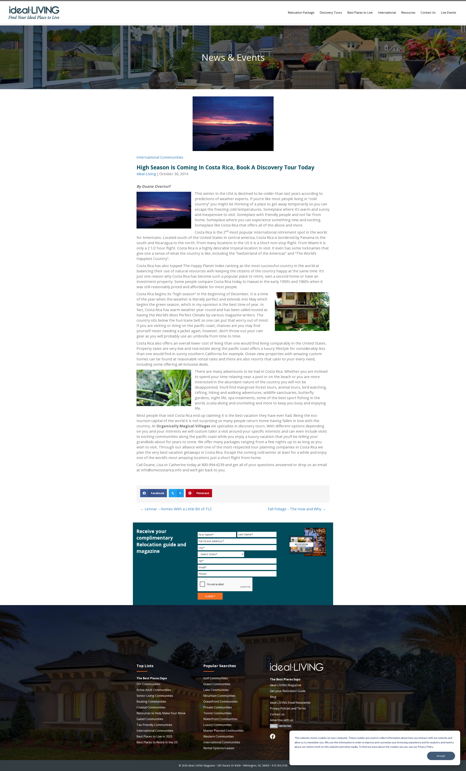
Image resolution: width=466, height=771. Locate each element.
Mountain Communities (219, 696)
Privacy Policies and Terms (288, 708)
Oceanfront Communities (220, 702)
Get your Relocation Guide (287, 691)
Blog (273, 697)
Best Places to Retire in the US (157, 742)
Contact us (277, 714)
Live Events (448, 13)
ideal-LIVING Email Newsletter (290, 703)
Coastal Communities (151, 707)
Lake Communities (216, 690)
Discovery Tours (331, 13)
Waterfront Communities (220, 719)
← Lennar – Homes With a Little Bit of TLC (176, 508)
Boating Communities (151, 702)
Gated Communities (150, 719)
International (387, 13)
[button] (272, 736)
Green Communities (216, 684)
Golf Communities (215, 678)
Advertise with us (281, 720)
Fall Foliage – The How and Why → (297, 508)
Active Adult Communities (154, 690)
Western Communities (218, 736)
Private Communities (217, 707)
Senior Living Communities (155, 696)
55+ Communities (148, 684)
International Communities (160, 157)
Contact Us (428, 13)
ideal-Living (146, 173)
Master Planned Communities (223, 731)
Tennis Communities (217, 713)
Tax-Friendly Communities (154, 725)
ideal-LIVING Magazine (285, 685)
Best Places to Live (360, 13)
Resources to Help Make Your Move (161, 713)
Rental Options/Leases (218, 748)
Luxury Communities (217, 725)
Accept (441, 755)
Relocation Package (301, 13)
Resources (408, 13)
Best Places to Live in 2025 (154, 736)
